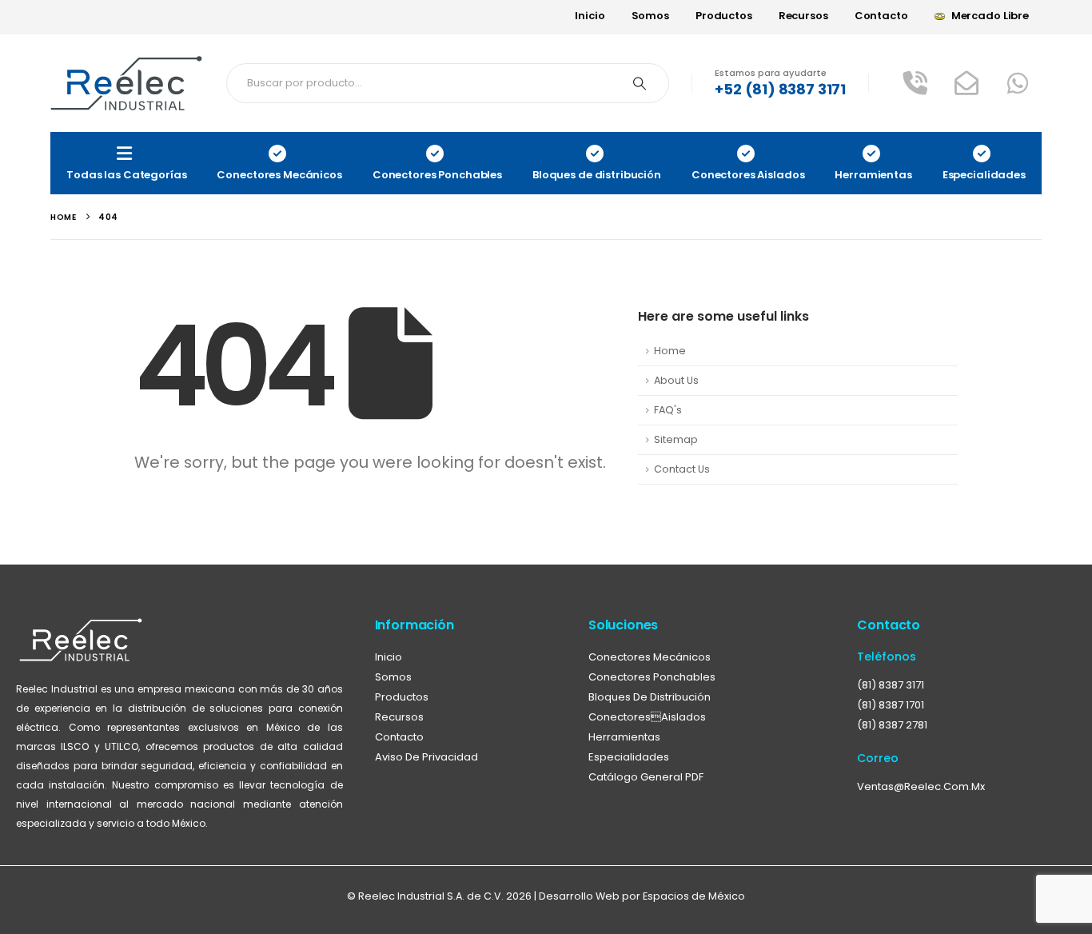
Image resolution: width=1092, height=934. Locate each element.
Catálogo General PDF (645, 776)
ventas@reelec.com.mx (921, 786)
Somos (650, 15)
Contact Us (682, 469)
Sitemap (676, 439)
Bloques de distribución (649, 696)
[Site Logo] (126, 83)
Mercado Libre (990, 15)
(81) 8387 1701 (890, 704)
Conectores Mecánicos (649, 657)
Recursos (803, 15)
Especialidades (628, 756)
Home (670, 350)
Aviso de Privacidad (426, 756)
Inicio (589, 15)
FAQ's (668, 410)
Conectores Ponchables (651, 677)
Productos (723, 15)
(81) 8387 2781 (892, 724)
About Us (676, 380)
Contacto (881, 15)
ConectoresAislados (647, 716)
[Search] (639, 83)
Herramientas (624, 736)
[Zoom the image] (80, 626)
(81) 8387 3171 (890, 685)
